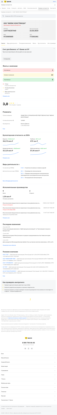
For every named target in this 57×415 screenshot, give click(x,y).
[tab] (3, 43)
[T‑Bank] (7, 1)
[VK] (25, 348)
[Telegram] (32, 348)
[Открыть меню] (2, 2)
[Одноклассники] (28, 348)
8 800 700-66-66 (28, 343)
